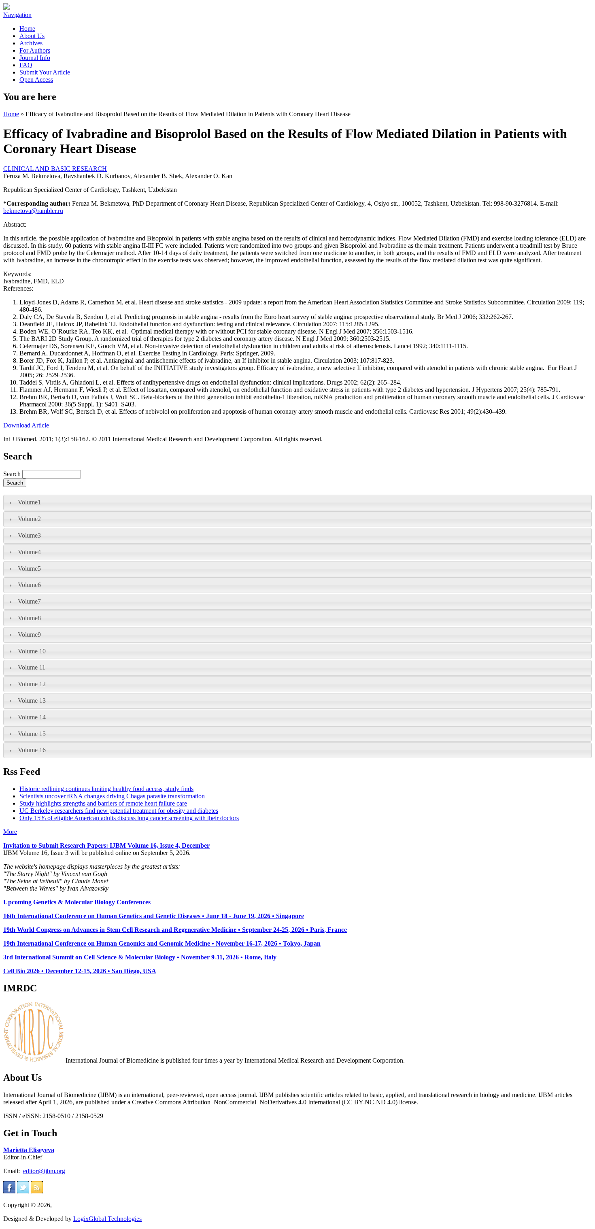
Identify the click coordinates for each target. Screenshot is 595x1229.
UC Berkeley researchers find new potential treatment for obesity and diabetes (118, 810)
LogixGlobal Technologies (107, 1218)
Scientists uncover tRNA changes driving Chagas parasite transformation (112, 796)
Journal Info (34, 57)
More (10, 831)
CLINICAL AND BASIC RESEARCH (55, 168)
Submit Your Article (44, 72)
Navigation (17, 14)
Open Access (36, 79)
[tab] (297, 502)
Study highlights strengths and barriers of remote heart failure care (103, 803)
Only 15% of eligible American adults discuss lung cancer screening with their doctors (129, 817)
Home (27, 28)
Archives (30, 43)
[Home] (6, 7)
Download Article (26, 425)
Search (12, 473)
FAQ (25, 65)
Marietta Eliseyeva (28, 1149)
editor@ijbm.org (44, 1170)
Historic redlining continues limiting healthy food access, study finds (106, 788)
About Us (32, 35)
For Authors (34, 50)
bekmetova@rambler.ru (33, 210)
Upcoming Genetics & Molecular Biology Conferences (77, 902)
